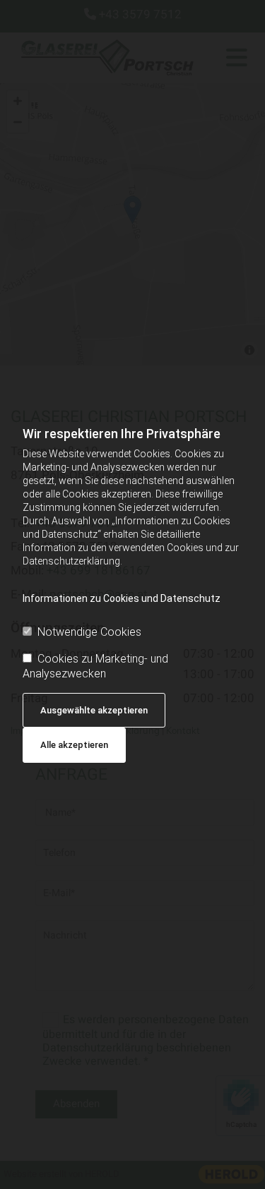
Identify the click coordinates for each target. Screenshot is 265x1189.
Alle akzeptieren (74, 745)
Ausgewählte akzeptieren (94, 710)
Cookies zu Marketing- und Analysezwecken (95, 666)
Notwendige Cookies (89, 632)
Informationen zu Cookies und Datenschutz (121, 598)
